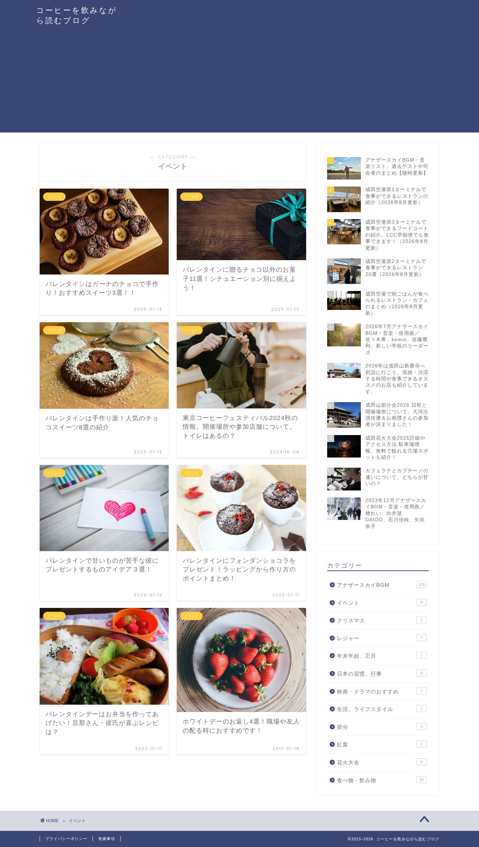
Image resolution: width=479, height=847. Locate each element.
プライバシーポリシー (66, 838)
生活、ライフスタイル (380, 709)
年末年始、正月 (380, 656)
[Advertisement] (239, 83)
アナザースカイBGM (381, 585)
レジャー (380, 638)
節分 (380, 727)
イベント (380, 603)
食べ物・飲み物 (380, 780)
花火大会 (380, 762)
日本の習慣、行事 (380, 674)
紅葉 (380, 744)
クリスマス (380, 620)
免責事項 (106, 838)
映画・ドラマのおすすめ (380, 691)
